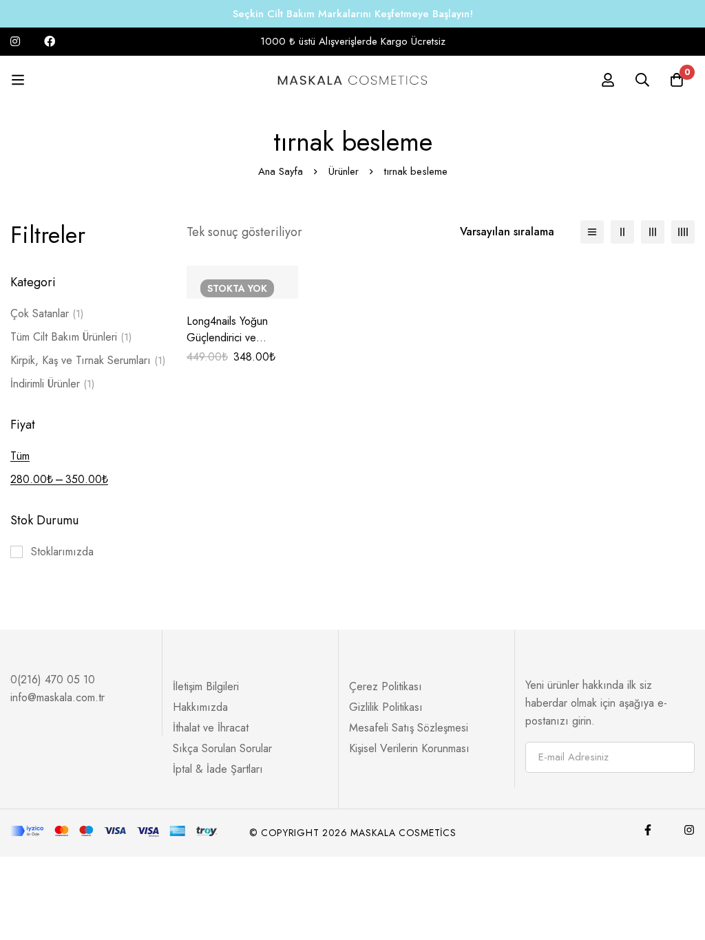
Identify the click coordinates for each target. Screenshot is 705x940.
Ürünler (343, 171)
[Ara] (642, 79)
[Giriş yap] (608, 79)
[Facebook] (647, 829)
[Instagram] (689, 829)
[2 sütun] (622, 232)
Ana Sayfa (280, 171)
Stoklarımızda (62, 551)
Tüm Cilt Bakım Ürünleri (70, 337)
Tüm (20, 456)
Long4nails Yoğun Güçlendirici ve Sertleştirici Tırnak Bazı (239, 337)
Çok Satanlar (46, 313)
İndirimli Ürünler (52, 384)
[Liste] (592, 232)
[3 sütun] (652, 232)
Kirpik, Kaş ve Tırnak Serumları (87, 360)
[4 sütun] (683, 232)
